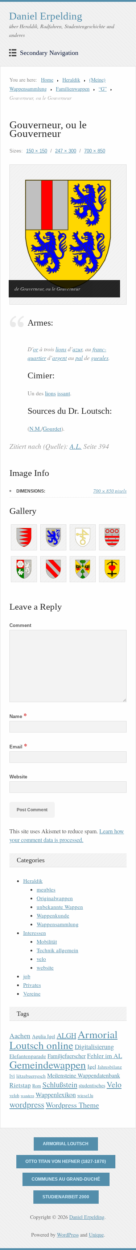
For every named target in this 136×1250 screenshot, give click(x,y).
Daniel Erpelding (45, 16)
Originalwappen (55, 898)
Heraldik (71, 79)
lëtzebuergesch (31, 1076)
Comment (20, 625)
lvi (12, 1075)
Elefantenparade (27, 1056)
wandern (27, 1095)
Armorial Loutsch (65, 1143)
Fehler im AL (104, 1055)
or (35, 349)
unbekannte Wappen (60, 906)
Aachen (19, 1035)
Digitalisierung (94, 1046)
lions (60, 349)
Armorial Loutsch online (63, 1039)
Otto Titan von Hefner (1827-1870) (65, 1161)
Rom (36, 1086)
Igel (91, 1066)
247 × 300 (65, 151)
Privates (32, 984)
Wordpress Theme (72, 1105)
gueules (99, 357)
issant (63, 393)
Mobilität (47, 941)
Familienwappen (73, 88)
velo (41, 958)
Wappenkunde (53, 915)
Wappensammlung (58, 924)
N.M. (35, 428)
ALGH (66, 1035)
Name (18, 716)
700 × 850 (94, 151)
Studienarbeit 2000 (65, 1196)
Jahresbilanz (110, 1067)
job (26, 976)
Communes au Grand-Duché (66, 1179)
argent (59, 357)
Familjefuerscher (67, 1056)
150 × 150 (36, 151)
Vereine (32, 993)
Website (18, 776)
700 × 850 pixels (110, 490)
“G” (103, 88)
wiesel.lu (85, 1095)
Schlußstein (59, 1084)
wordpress (26, 1104)
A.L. (76, 446)
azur (77, 349)
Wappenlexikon (56, 1094)
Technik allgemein (57, 950)
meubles (46, 889)
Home (47, 79)
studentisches (92, 1085)
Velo (114, 1084)
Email (18, 746)
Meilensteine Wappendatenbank (83, 1075)
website (45, 967)
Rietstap (20, 1085)
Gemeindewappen (47, 1064)
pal (79, 357)
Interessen (34, 932)
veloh (14, 1095)
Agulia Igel (43, 1036)
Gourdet (52, 428)
